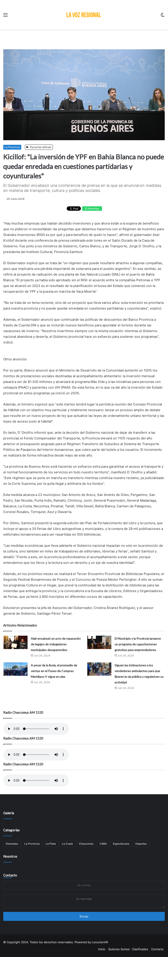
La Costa (67, 843)
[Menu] (5, 16)
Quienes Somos (119, 949)
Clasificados (140, 949)
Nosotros (10, 856)
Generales (12, 843)
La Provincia (12, 147)
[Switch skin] (162, 16)
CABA (103, 843)
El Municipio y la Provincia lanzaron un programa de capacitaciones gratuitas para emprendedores (138, 644)
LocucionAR (100, 942)
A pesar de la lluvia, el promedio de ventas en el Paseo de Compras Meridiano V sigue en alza (54, 670)
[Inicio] (84, 15)
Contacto (10, 875)
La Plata (51, 843)
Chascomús (86, 843)
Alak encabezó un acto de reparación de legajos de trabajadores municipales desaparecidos (56, 644)
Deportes (141, 843)
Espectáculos (121, 843)
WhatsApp (93, 208)
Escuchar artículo (40, 147)
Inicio (101, 949)
